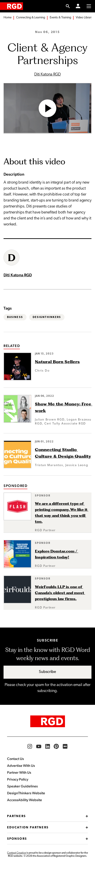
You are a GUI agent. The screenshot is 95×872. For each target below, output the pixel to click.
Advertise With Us (21, 765)
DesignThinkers (47, 317)
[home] (11, 6)
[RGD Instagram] (29, 746)
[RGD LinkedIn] (47, 746)
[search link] (68, 6)
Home (7, 17)
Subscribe (47, 672)
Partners (16, 816)
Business (15, 317)
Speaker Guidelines (22, 786)
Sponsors (17, 839)
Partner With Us (19, 772)
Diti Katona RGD (47, 75)
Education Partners (28, 827)
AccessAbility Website (24, 800)
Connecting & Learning (30, 17)
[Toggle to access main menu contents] (89, 6)
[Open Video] (47, 108)
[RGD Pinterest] (56, 746)
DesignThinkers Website (26, 793)
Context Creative (16, 853)
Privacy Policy (17, 779)
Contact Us (15, 759)
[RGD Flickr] (65, 746)
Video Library (84, 17)
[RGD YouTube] (38, 746)
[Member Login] (78, 6)
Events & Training (60, 17)
